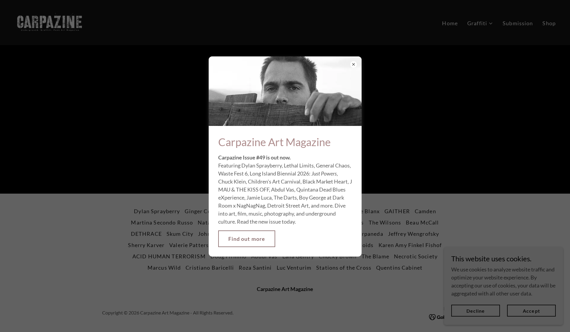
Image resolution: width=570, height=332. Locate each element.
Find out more (246, 238)
